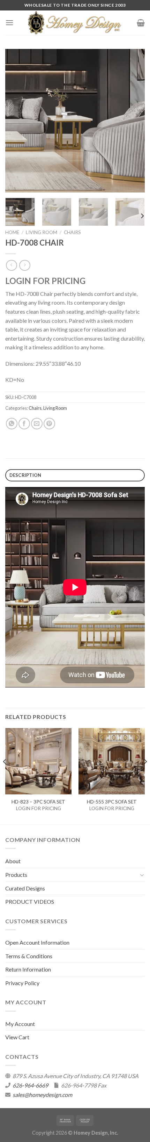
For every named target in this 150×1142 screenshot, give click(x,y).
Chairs (72, 232)
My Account (20, 1023)
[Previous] (16, 121)
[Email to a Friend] (37, 423)
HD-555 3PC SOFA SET (112, 802)
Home (12, 232)
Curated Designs (25, 888)
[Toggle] (142, 875)
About (13, 861)
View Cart (17, 1037)
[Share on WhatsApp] (11, 423)
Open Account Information (37, 942)
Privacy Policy (22, 983)
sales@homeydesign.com (42, 1094)
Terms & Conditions (28, 956)
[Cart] (141, 22)
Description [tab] (25, 475)
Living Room (41, 232)
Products (16, 874)
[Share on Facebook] (24, 423)
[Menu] (9, 22)
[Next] (133, 121)
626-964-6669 (30, 1085)
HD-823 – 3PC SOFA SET (38, 802)
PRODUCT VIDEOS (29, 901)
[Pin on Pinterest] (49, 423)
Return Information (28, 969)
